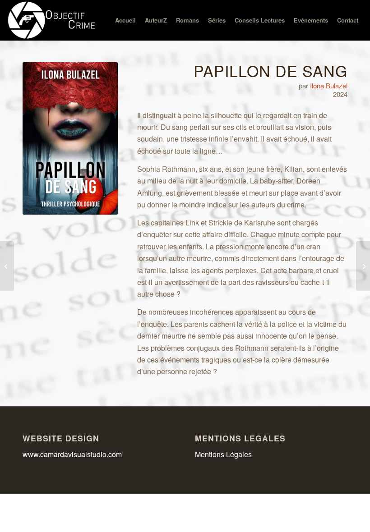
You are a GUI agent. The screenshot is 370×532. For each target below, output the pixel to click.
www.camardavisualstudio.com (73, 454)
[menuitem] (125, 20)
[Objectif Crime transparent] (52, 20)
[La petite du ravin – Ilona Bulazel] (7, 266)
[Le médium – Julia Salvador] (363, 266)
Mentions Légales (223, 454)
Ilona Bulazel (328, 85)
